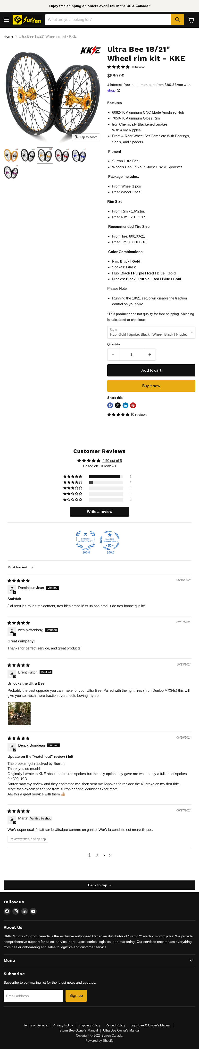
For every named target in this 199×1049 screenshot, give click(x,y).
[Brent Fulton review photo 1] (19, 713)
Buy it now (151, 386)
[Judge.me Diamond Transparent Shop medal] (109, 540)
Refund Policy (115, 1025)
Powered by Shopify (99, 1040)
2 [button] (97, 855)
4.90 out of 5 (112, 461)
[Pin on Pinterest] (133, 405)
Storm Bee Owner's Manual (78, 1030)
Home (8, 36)
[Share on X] (118, 405)
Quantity (113, 344)
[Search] (177, 19)
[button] (118, 414)
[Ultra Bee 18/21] (11, 155)
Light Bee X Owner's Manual (150, 1025)
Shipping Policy (89, 1025)
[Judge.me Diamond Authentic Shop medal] (85, 540)
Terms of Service (35, 1025)
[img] (19, 581)
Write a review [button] (99, 512)
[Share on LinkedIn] (125, 405)
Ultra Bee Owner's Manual (121, 1030)
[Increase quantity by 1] (150, 355)
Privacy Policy (63, 1025)
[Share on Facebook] (110, 405)
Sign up (76, 995)
